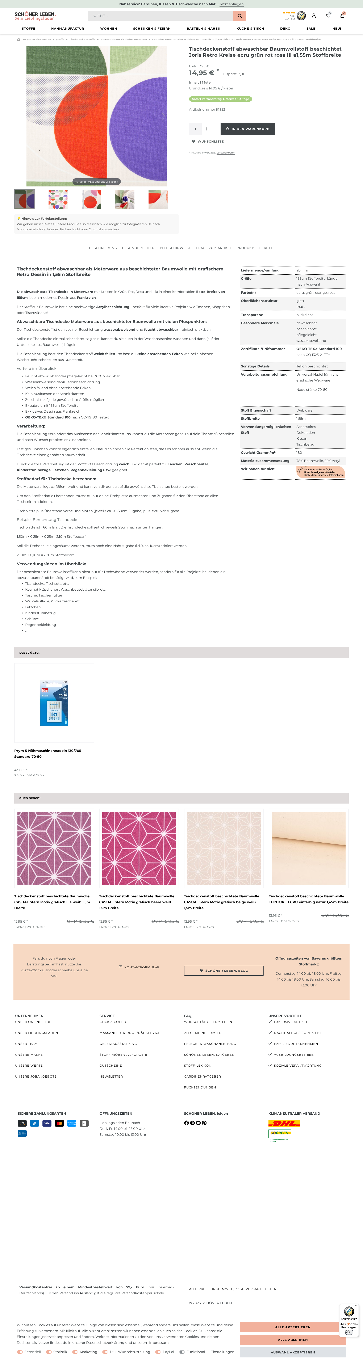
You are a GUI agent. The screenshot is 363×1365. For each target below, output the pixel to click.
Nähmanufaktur (67, 28)
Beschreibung (103, 248)
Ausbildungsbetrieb (294, 1055)
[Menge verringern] (214, 129)
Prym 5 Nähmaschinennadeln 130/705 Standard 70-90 (47, 754)
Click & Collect (114, 1022)
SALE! (311, 28)
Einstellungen (222, 1352)
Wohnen (108, 28)
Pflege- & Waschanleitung (210, 1044)
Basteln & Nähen (204, 28)
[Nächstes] (163, 116)
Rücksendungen (200, 1087)
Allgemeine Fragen (203, 1033)
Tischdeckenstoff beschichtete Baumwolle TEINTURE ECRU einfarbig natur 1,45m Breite (309, 899)
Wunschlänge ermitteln (208, 1022)
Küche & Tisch (250, 28)
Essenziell (32, 1352)
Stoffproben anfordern (124, 1055)
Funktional (196, 1352)
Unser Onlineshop (33, 1022)
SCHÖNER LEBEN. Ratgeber (209, 1055)
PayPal (168, 1352)
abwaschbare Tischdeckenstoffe (123, 39)
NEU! (337, 28)
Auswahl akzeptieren (293, 1352)
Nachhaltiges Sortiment (298, 1033)
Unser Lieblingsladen (36, 1033)
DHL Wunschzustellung (130, 1352)
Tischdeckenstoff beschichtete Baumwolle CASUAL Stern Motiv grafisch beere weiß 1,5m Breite (136, 902)
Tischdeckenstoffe (82, 39)
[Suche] (239, 16)
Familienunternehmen (296, 1044)
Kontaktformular (141, 967)
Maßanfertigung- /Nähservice (130, 1033)
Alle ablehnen (293, 1340)
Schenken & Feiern (152, 28)
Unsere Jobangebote (36, 1076)
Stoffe (28, 28)
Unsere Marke (29, 1055)
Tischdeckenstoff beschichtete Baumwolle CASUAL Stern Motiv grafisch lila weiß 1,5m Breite (52, 902)
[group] (54, 848)
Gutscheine (111, 1065)
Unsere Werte (29, 1065)
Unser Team (26, 1044)
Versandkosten (226, 152)
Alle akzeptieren (293, 1327)
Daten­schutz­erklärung (105, 1343)
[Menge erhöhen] (206, 129)
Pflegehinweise (175, 248)
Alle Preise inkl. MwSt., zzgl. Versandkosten (233, 1289)
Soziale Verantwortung (298, 1065)
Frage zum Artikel (214, 248)
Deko (285, 28)
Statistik (60, 1352)
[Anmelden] (314, 15)
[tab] (103, 248)
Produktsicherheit (255, 248)
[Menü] (356, 1306)
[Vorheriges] (29, 116)
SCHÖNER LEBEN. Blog (226, 971)
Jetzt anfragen (232, 4)
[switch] (349, 1332)
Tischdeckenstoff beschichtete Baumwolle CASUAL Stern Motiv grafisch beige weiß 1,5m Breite (221, 902)
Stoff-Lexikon (198, 1065)
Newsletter (111, 1076)
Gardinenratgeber (202, 1076)
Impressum (159, 1343)
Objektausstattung (118, 1044)
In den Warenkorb (251, 129)
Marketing (88, 1352)
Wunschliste (211, 141)
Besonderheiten (138, 248)
